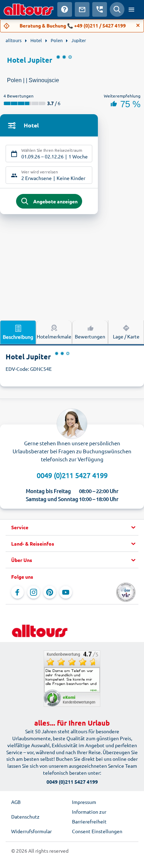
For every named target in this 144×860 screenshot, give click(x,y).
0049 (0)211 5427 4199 (72, 475)
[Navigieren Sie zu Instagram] (33, 592)
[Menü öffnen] (131, 9)
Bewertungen (90, 336)
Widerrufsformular (31, 831)
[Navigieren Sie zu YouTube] (65, 592)
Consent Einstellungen (97, 831)
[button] (72, 527)
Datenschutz (25, 816)
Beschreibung (18, 337)
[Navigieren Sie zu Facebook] (17, 592)
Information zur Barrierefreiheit (89, 816)
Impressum (84, 802)
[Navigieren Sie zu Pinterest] (49, 592)
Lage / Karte (126, 336)
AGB (16, 802)
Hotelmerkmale (54, 336)
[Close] (138, 25)
